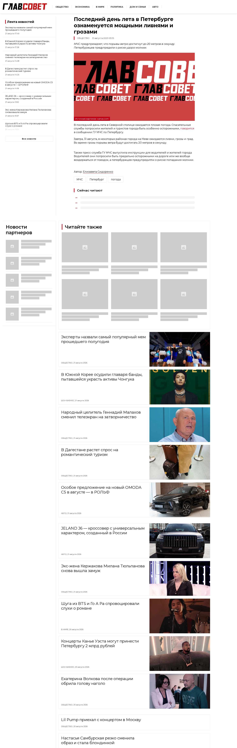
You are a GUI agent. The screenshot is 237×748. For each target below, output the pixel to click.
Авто (155, 7)
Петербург (97, 179)
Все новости (29, 139)
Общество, (67, 363)
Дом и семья (138, 7)
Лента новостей (20, 22)
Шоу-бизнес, (68, 400)
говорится (187, 128)
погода (116, 179)
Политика (117, 7)
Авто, (64, 513)
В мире (100, 7)
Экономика (82, 7)
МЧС (80, 179)
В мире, (65, 629)
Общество (62, 7)
